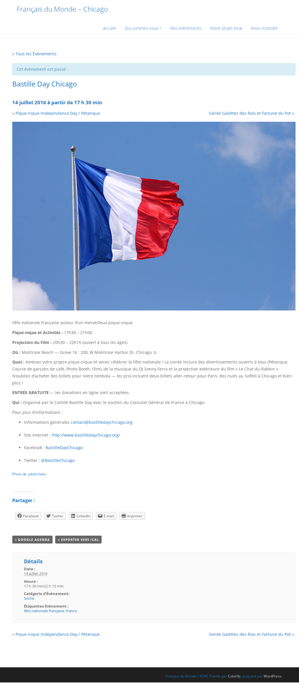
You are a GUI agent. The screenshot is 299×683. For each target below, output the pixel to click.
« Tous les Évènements (34, 54)
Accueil (109, 28)
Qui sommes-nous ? (143, 28)
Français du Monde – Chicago (62, 9)
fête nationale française (44, 610)
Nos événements (185, 28)
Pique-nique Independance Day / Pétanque (56, 113)
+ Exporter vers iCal (78, 539)
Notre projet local (226, 28)
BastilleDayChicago (64, 447)
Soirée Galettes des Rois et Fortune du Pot (251, 113)
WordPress (272, 676)
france (71, 610)
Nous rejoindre (264, 28)
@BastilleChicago (58, 460)
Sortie (29, 598)
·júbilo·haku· (37, 474)
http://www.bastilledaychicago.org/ (86, 435)
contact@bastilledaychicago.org (102, 422)
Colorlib (234, 676)
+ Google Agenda (32, 539)
